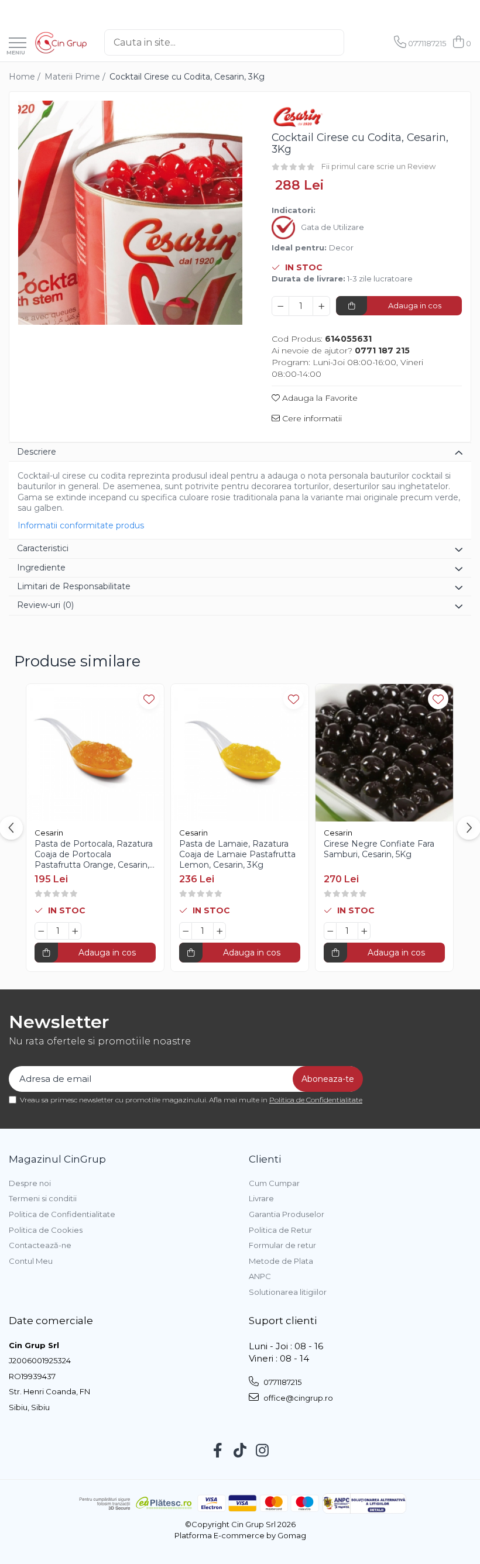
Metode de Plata (281, 1261)
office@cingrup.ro (297, 1398)
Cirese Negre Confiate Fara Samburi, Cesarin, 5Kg (379, 849)
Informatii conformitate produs (81, 525)
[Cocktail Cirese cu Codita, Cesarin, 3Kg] (130, 213)
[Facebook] (218, 1451)
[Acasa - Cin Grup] (61, 42)
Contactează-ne (40, 1245)
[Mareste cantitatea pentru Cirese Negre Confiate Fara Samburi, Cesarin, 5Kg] (364, 931)
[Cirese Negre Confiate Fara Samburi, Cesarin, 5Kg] (384, 752)
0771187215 (281, 1382)
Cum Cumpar (274, 1183)
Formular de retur (282, 1245)
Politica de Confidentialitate (315, 1099)
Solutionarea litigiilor (288, 1292)
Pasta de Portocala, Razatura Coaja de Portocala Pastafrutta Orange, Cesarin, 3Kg (94, 854)
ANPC (260, 1276)
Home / (26, 76)
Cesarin (49, 832)
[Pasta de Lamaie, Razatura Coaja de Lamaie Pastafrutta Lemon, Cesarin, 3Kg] (239, 752)
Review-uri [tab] (45, 605)
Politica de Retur (280, 1230)
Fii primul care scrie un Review (378, 166)
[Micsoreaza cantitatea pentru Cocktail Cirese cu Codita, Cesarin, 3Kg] (280, 306)
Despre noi (30, 1183)
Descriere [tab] (36, 451)
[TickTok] (240, 1451)
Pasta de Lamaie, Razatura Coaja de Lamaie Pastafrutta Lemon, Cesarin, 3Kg (237, 854)
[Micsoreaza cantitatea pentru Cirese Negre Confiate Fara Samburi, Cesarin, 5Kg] (330, 931)
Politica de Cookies (46, 1230)
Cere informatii (311, 418)
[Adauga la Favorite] (149, 699)
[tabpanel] (130, 213)
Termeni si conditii (43, 1198)
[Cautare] (356, 42)
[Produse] (17, 43)
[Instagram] (262, 1451)
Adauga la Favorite (319, 398)
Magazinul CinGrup (57, 1159)
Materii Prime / (76, 76)
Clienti (265, 1159)
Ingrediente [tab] (41, 567)
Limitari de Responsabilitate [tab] (74, 586)
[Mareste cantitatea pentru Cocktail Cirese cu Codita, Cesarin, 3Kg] (321, 306)
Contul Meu (31, 1261)
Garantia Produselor (286, 1214)
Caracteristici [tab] (42, 548)
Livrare (261, 1198)
